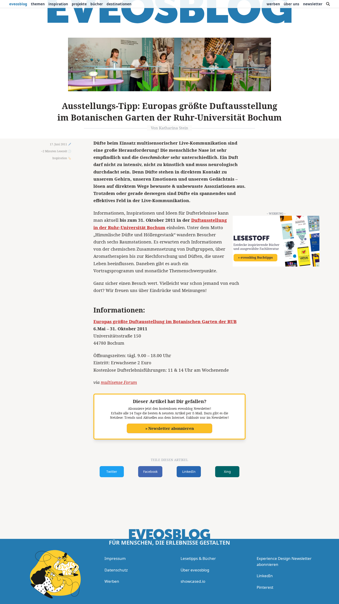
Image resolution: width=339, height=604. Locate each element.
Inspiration (58, 4)
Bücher (96, 4)
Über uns (291, 4)
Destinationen (119, 4)
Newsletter (312, 4)
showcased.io (193, 581)
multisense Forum (119, 382)
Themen (38, 4)
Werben (273, 4)
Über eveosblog (195, 570)
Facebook (150, 471)
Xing (227, 471)
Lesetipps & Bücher (198, 558)
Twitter (111, 471)
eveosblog (18, 4)
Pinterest (265, 587)
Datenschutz (116, 570)
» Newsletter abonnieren (169, 428)
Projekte (79, 4)
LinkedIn (189, 471)
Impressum (115, 558)
